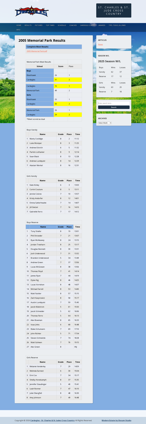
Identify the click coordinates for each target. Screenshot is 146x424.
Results (28, 25)
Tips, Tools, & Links (117, 25)
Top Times (50, 25)
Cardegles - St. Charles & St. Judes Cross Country (52, 420)
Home (18, 25)
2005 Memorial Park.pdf (37, 51)
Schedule (62, 25)
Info (18, 30)
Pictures (38, 25)
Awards (102, 25)
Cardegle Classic (87, 25)
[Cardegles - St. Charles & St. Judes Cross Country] (32, 14)
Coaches (73, 25)
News (100, 44)
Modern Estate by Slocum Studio (116, 420)
